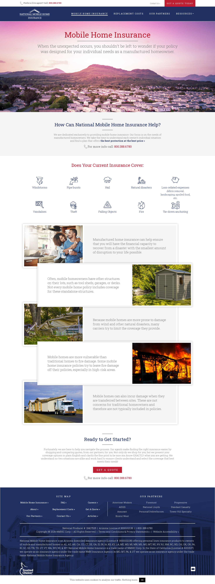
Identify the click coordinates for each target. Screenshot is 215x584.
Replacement (63, 509)
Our (34, 515)
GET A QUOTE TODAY (180, 3)
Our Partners (159, 13)
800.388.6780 (55, 3)
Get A (93, 509)
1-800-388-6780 (144, 528)
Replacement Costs (128, 13)
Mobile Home (34, 502)
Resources (184, 13)
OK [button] (142, 580)
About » (34, 509)
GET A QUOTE (107, 469)
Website (166, 531)
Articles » (93, 515)
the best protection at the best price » (122, 140)
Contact (63, 515)
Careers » (93, 502)
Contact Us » (155, 3)
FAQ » (63, 502)
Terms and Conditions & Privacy (124, 531)
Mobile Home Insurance (89, 13)
